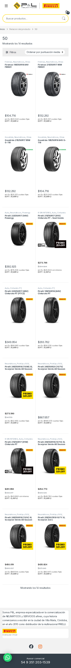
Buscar (63, 18)
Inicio (2, 29)
